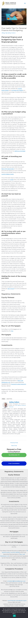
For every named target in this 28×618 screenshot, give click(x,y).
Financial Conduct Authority (18, 384)
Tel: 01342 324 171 (14, 455)
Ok (14, 615)
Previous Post (14, 442)
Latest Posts (9, 398)
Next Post (14, 445)
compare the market (17, 90)
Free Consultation (14, 463)
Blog (3, 33)
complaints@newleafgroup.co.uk (16, 581)
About (3, 398)
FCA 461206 (16, 552)
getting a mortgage (19, 151)
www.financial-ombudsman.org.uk (16, 600)
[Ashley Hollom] (5, 405)
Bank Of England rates (7, 169)
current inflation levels (7, 174)
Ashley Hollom (14, 402)
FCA (12, 331)
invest (11, 179)
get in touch (11, 288)
